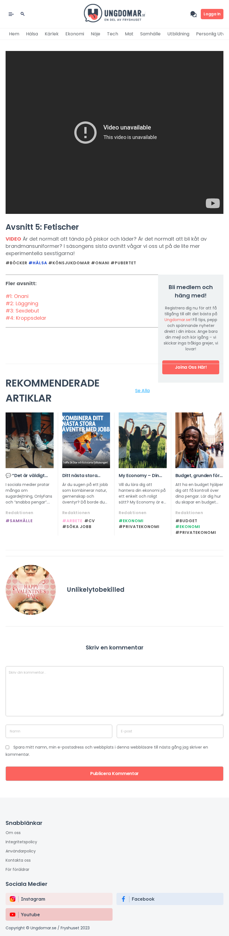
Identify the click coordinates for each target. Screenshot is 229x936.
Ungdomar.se (177, 319)
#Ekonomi (131, 521)
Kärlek (52, 34)
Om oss (13, 832)
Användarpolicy (21, 851)
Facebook (143, 899)
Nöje (95, 34)
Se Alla (142, 390)
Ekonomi (74, 34)
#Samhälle (19, 521)
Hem (14, 34)
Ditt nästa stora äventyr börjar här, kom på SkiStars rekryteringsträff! (83, 475)
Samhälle (150, 34)
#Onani (100, 263)
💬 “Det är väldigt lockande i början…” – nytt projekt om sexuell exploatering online (29, 475)
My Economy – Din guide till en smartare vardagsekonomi (142, 475)
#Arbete (72, 521)
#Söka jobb (77, 526)
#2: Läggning (22, 303)
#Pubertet (123, 263)
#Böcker (16, 263)
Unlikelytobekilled (96, 589)
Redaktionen (20, 512)
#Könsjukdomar (69, 263)
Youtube (30, 914)
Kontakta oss (18, 860)
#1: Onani (17, 296)
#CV (89, 521)
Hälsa (32, 34)
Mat (129, 34)
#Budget (186, 521)
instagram (33, 899)
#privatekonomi (139, 526)
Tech (112, 34)
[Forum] (195, 14)
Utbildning (178, 34)
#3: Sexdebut (22, 310)
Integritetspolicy (21, 842)
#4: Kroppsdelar (26, 317)
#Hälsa (37, 263)
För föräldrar (17, 869)
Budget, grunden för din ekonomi (197, 475)
